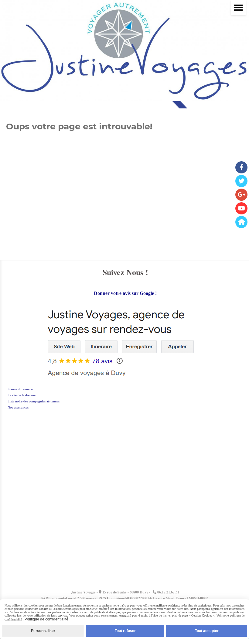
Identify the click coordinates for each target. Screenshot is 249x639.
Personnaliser (43, 631)
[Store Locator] (241, 222)
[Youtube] (241, 208)
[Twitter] (241, 181)
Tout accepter (207, 631)
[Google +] (241, 195)
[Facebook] (241, 167)
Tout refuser (125, 631)
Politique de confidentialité (46, 619)
